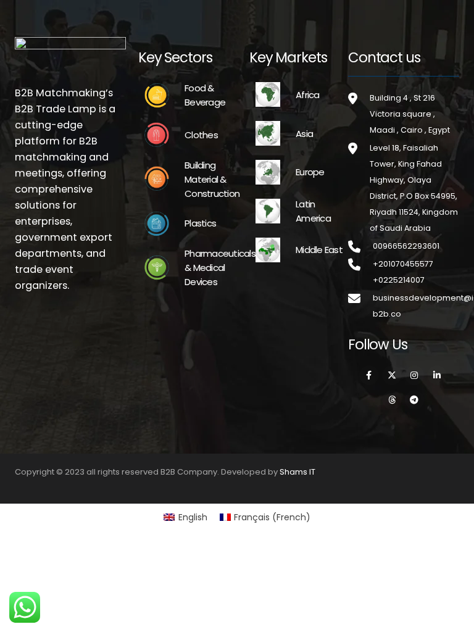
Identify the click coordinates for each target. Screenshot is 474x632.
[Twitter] (392, 375)
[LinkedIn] (437, 375)
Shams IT (297, 472)
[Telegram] (415, 400)
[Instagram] (415, 375)
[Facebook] (369, 375)
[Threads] (392, 400)
